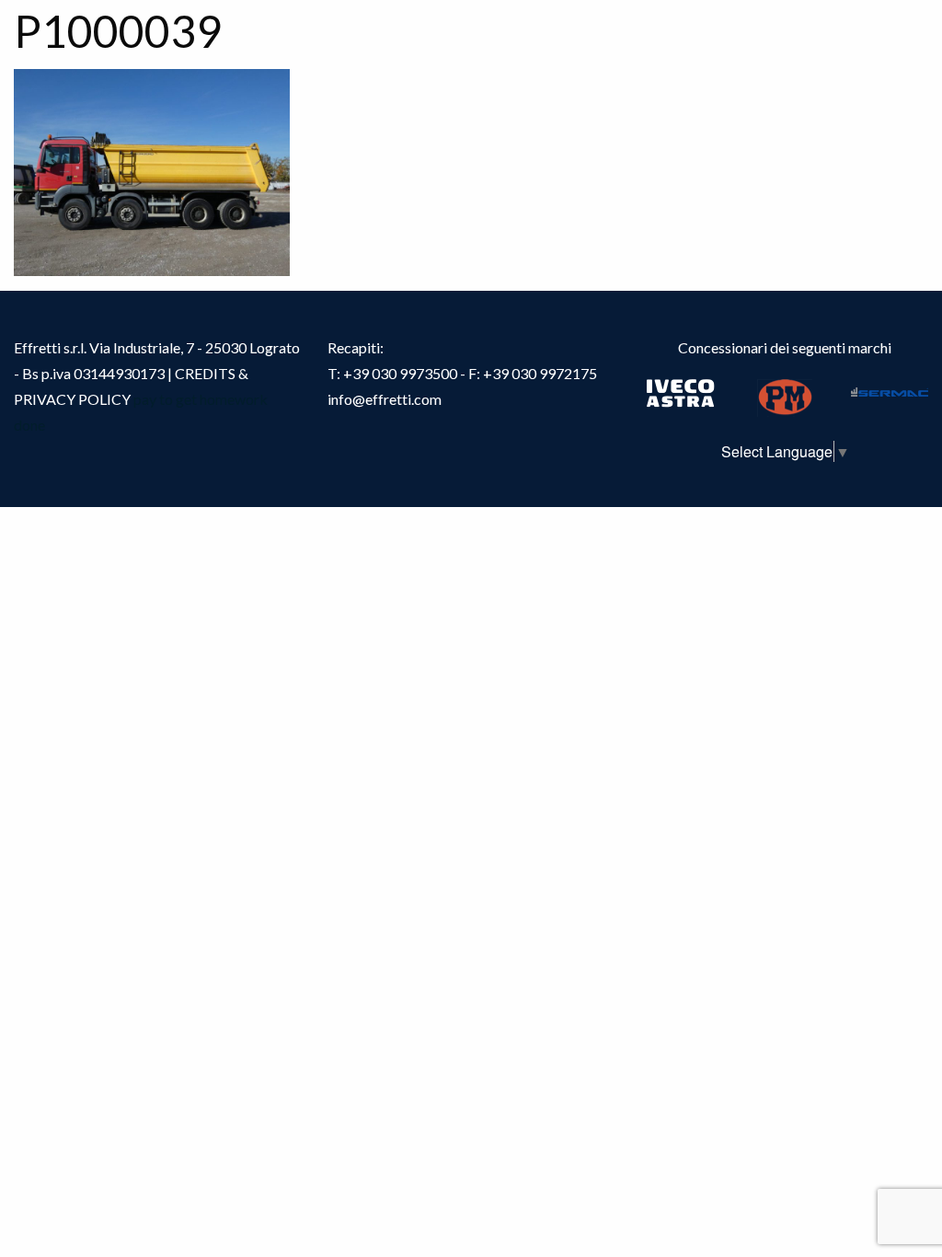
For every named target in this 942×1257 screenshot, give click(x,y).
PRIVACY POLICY (72, 399)
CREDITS (206, 373)
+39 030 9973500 (400, 373)
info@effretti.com (384, 399)
